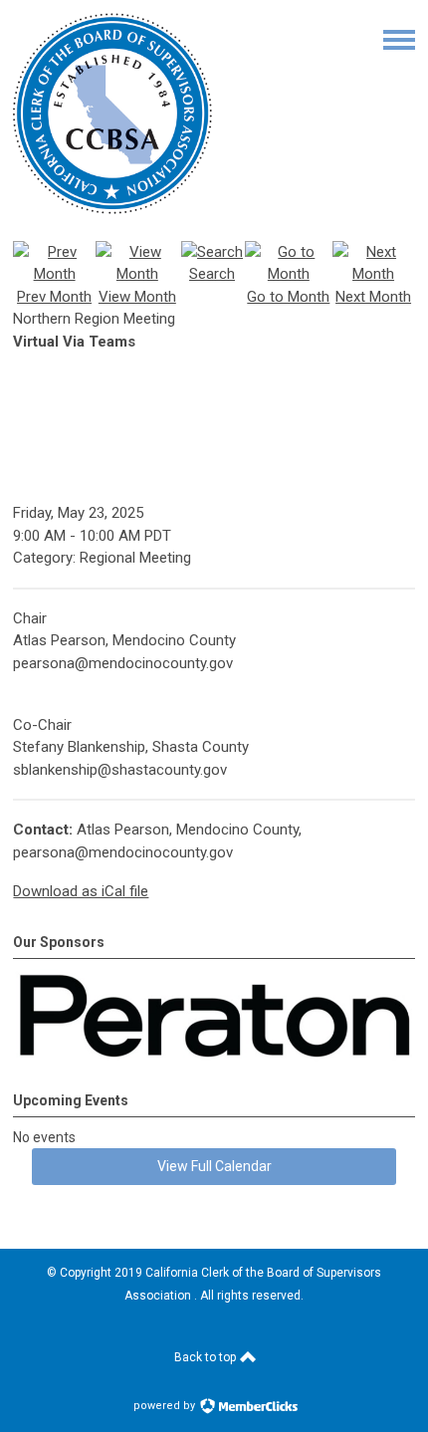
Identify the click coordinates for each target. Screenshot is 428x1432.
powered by (165, 1405)
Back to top (206, 1357)
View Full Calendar (214, 1166)
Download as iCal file (80, 891)
